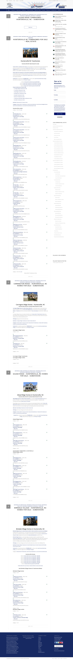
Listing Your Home (55, 127)
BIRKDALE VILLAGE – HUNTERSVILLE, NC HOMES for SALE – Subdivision (30, 509)
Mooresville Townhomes (58, 217)
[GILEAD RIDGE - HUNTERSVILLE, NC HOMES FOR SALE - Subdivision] (8, 373)
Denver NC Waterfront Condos (58, 166)
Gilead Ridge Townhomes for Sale (19, 91)
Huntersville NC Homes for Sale (29, 280)
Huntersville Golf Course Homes (23, 565)
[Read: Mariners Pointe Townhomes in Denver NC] (54, 62)
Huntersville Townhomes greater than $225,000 (32, 85)
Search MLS (21, 0)
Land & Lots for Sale (57, 135)
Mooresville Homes (58, 213)
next (21, 109)
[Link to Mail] (60, 0)
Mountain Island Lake (41, 652)
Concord (39, 637)
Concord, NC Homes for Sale (28, 75)
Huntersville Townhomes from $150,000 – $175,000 (32, 83)
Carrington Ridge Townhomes (20, 356)
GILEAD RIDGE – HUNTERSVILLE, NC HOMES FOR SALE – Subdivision (30, 375)
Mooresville (40, 643)
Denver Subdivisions (58, 201)
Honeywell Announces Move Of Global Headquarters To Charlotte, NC (61, 29)
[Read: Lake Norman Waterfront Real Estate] (54, 38)
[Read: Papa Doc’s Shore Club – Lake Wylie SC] (54, 25)
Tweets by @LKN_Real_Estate (58, 262)
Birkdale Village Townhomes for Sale (22, 544)
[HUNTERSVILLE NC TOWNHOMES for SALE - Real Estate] (8, 38)
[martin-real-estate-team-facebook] (55, 643)
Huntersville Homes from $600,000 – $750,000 (32, 562)
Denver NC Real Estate (57, 195)
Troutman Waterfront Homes (58, 158)
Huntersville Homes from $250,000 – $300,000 (32, 557)
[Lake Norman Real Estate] (9, 5)
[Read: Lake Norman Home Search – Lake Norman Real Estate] (54, 46)
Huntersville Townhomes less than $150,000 (31, 81)
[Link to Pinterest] (66, 0)
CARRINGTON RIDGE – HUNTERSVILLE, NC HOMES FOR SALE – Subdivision (30, 285)
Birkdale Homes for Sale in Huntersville (36, 544)
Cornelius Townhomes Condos (59, 183)
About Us (10, 0)
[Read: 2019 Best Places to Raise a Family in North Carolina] (54, 21)
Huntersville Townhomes (36, 15)
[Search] (64, 10)
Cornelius (39, 638)
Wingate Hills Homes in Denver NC (60, 74)
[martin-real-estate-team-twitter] (57, 643)
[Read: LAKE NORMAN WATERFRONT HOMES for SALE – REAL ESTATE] (54, 50)
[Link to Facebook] (61, 0)
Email (55, 90)
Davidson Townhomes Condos (59, 191)
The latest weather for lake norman (60, 251)
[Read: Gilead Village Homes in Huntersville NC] (54, 66)
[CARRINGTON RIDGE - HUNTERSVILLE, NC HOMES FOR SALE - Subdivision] (8, 282)
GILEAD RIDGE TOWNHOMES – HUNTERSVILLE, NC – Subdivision (30, 18)
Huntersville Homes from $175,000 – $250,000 (32, 555)
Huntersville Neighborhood (28, 309)
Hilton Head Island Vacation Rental (59, 650)
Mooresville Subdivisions (58, 215)
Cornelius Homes (57, 181)
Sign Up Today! (59, 113)
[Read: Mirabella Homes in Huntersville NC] (54, 70)
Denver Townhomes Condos (59, 199)
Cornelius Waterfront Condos (58, 162)
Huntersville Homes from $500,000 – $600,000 (32, 561)
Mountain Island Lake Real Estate (59, 236)
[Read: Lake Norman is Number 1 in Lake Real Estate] (54, 34)
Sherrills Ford (40, 645)
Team (14, 0)
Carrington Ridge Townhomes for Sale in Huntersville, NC (26, 320)
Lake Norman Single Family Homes (58, 129)
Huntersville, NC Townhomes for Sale (20, 72)
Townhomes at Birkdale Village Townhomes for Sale (23, 98)
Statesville (39, 646)
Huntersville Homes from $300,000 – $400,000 (32, 558)
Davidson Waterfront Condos (58, 164)
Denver (39, 641)
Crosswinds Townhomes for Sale (19, 90)
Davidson (39, 639)
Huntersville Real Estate (42, 14)
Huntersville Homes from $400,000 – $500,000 (32, 559)
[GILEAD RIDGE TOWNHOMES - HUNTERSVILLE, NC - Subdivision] (8, 16)
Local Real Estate (55, 170)
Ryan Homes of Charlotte (26, 401)
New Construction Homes (58, 139)
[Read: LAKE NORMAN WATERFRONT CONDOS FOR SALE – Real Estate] (54, 54)
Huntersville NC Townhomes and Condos (20, 66)
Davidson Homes (57, 189)
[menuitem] (7, 0)
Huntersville (40, 642)
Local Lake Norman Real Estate (21, 324)
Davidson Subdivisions (58, 193)
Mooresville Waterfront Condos (58, 168)
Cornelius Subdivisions (58, 185)
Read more (30, 27)
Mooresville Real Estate (57, 211)
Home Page (54, 124)
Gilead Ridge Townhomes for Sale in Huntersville (24, 407)
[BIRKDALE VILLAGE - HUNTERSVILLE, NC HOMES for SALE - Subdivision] (8, 507)
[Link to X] (63, 0)
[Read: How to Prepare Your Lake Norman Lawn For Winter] (54, 42)
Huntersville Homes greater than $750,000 (32, 563)
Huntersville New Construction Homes (36, 565)
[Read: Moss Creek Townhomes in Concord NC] (54, 58)
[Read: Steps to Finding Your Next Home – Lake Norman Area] (54, 17)
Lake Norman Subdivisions (31, 104)
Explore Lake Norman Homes (25, 658)
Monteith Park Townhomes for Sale (20, 93)
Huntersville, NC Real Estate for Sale (38, 314)
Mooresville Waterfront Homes (58, 150)
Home (7, 0)
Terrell (39, 647)
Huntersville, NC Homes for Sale (21, 102)
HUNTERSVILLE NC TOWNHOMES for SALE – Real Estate (30, 40)
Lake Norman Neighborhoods (42, 104)
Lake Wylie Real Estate (57, 234)
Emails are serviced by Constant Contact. (59, 110)
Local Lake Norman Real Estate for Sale (29, 105)
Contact (17, 0)
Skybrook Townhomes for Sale (19, 96)
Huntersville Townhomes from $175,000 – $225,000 (32, 84)
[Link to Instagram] (64, 0)
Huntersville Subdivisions (25, 15)
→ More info (15, 117)
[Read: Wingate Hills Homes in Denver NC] (54, 74)
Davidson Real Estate (57, 187)
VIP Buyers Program (26, 79)
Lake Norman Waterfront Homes (57, 141)
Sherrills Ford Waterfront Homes (59, 152)
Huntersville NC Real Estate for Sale (34, 504)
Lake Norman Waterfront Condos (58, 160)
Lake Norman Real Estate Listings (40, 78)
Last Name (56, 99)
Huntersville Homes (17, 14)
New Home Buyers (35, 310)
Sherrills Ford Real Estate (57, 219)
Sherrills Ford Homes (58, 221)
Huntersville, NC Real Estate (21, 551)
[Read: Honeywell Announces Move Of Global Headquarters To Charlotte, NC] (54, 29)
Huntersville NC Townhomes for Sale (29, 14)
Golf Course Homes (57, 133)
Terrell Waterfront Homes (58, 156)
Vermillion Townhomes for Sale (19, 99)
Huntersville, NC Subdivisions (22, 104)
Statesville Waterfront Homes (58, 154)
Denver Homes (57, 197)
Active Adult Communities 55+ (58, 131)
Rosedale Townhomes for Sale (19, 95)
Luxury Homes (56, 137)
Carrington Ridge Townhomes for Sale (20, 88)
